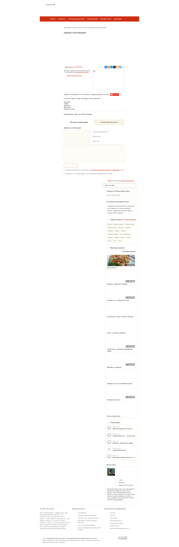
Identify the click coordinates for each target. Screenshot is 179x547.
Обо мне (112, 515)
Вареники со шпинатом (114, 367)
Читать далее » (118, 499)
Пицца (122, 237)
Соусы (109, 241)
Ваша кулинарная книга (52, 24)
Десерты (128, 227)
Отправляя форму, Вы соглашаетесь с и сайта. (95, 170)
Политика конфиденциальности (119, 528)
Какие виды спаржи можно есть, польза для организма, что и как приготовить (124, 457)
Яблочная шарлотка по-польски (122, 429)
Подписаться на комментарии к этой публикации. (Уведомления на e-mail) (89, 173)
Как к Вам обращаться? (101, 132)
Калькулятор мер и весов (76, 19)
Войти (110, 181)
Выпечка (121, 227)
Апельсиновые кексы (113, 416)
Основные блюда (113, 234)
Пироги (116, 237)
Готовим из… (62, 19)
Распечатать (78, 66)
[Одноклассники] (108, 67)
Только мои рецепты (116, 520)
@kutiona (121, 482)
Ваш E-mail (97, 136)
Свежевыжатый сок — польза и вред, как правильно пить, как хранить (124, 436)
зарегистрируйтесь (82, 72)
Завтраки (110, 231)
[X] (114, 67)
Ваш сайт (96, 141)
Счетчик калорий (92, 19)
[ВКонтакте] (106, 67)
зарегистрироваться (127, 181)
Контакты (113, 513)
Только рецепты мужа (116, 523)
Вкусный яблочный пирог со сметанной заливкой (89, 529)
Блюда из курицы (118, 224)
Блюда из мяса (129, 224)
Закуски (117, 231)
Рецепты (52, 19)
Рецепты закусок (77, 27)
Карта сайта (113, 518)
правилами (115, 170)
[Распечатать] (69, 66)
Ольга (120, 480)
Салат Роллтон (112, 268)
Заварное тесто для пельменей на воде (119, 383)
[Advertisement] (94, 49)
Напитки (123, 231)
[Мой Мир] (111, 67)
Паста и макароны (124, 234)
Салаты (128, 237)
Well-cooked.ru (67, 27)
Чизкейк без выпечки (113, 400)
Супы (114, 241)
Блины (110, 224)
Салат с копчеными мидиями (116, 333)
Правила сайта (114, 526)
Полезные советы (105, 19)
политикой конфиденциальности (101, 170)
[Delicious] (120, 67)
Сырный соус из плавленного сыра (118, 300)
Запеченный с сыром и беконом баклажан (120, 316)
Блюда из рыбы (112, 227)
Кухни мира (117, 19)
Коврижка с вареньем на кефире (117, 284)
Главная (45, 19)
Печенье (110, 237)
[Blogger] (117, 67)
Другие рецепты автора (126, 485)
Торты (120, 241)
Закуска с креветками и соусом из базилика (94, 27)
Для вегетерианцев (130, 219)
